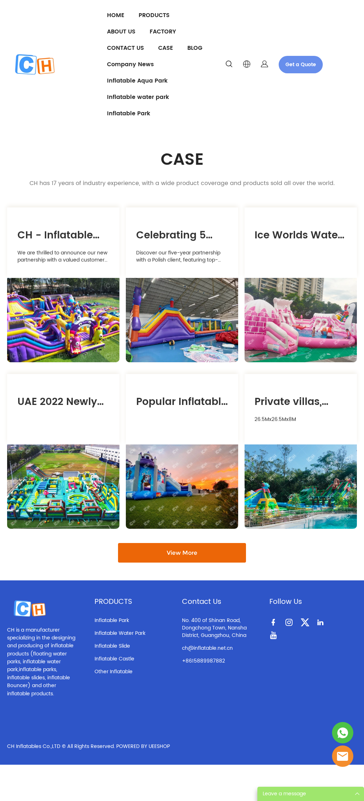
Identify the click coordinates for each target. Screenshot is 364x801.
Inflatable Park (128, 113)
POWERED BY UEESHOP (143, 746)
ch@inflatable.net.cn (207, 648)
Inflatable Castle (114, 659)
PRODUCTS (154, 15)
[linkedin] (321, 622)
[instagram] (290, 622)
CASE (165, 48)
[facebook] (274, 622)
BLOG (194, 48)
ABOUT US (121, 31)
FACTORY (163, 31)
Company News (130, 64)
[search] (228, 65)
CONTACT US (125, 48)
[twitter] (306, 622)
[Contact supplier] (342, 756)
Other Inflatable (114, 672)
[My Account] (264, 64)
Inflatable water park (138, 97)
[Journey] (342, 732)
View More (182, 552)
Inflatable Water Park (120, 633)
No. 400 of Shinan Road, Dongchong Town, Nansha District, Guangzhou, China (214, 627)
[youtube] (274, 634)
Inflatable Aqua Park (137, 80)
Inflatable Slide (112, 646)
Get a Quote (300, 64)
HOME (115, 15)
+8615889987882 (203, 661)
